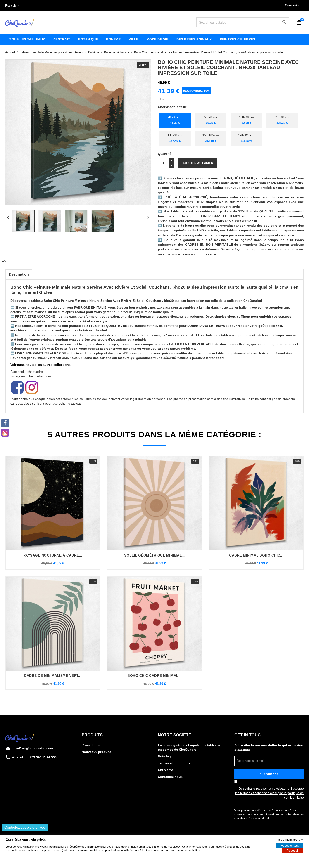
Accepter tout (290, 845)
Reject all (292, 850)
